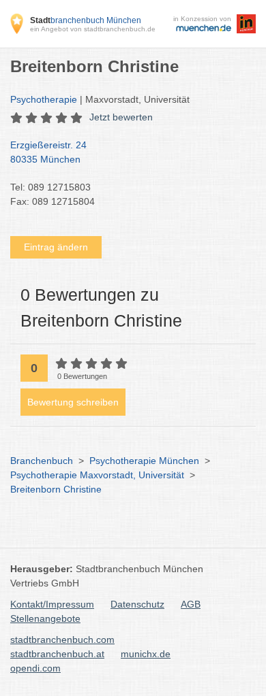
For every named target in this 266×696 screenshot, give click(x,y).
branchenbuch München (85, 20)
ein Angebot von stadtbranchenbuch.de (93, 29)
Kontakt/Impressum (52, 604)
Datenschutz (137, 604)
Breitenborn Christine (56, 489)
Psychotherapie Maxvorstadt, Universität (97, 474)
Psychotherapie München (144, 460)
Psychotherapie (43, 99)
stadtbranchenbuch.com (62, 639)
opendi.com (35, 668)
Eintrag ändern (56, 247)
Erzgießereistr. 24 (48, 152)
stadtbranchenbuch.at (57, 653)
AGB (191, 604)
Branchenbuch (41, 460)
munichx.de (146, 653)
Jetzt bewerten (121, 117)
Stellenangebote (45, 618)
